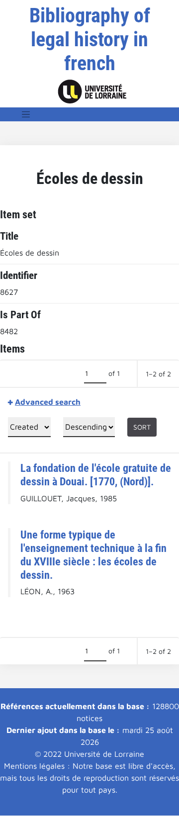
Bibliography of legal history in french (89, 39)
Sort (142, 427)
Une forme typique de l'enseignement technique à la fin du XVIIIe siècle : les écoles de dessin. (93, 554)
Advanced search (48, 401)
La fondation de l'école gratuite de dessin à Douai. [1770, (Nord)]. (95, 474)
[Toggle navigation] (26, 114)
